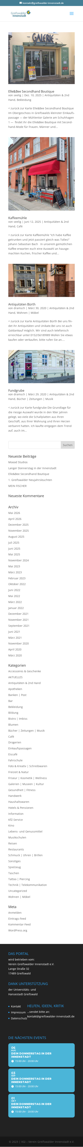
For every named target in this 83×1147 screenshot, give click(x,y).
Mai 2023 (14, 566)
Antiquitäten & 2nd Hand (24, 683)
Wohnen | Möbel (28, 313)
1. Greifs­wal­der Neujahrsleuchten (30, 480)
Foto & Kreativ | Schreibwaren (27, 766)
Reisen (12, 843)
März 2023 (15, 572)
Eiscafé (12, 754)
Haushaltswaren (18, 802)
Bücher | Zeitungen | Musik (35, 399)
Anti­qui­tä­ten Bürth (22, 304)
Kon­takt (16, 1006)
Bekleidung (24, 100)
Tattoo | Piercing (19, 879)
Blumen (13, 724)
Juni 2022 (14, 590)
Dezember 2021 (18, 614)
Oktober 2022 (17, 584)
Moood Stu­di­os (18, 462)
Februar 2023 (16, 578)
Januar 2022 (16, 608)
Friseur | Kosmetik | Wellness (27, 778)
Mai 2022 (14, 596)
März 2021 (15, 637)
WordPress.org (17, 930)
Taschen (13, 873)
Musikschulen (17, 837)
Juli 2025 (13, 542)
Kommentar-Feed (19, 924)
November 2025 (18, 530)
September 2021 (19, 625)
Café (20, 226)
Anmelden (15, 912)
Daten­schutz (19, 1018)
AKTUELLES (15, 677)
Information (16, 814)
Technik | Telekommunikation (27, 885)
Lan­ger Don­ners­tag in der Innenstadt (32, 468)
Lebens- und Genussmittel (25, 831)
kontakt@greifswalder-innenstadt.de (51, 1016)
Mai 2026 (14, 513)
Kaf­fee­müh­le (17, 218)
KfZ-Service (15, 819)
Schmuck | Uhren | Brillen (25, 855)
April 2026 (14, 519)
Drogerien (14, 742)
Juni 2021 (14, 631)
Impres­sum (18, 1012)
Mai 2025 (14, 554)
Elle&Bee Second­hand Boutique (31, 91)
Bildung (13, 712)
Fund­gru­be (16, 390)
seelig (17, 95)
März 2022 (15, 602)
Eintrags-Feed (17, 918)
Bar (10, 701)
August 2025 (16, 536)
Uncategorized (17, 891)
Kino (11, 825)
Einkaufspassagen (20, 748)
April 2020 (14, 649)
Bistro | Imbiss (17, 718)
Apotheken (15, 689)
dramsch (19, 308)
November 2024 (18, 560)
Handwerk (14, 796)
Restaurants (16, 849)
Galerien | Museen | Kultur (26, 784)
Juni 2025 (14, 548)
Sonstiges (14, 861)
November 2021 (18, 620)
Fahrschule (15, 760)
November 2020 (18, 643)
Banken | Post (17, 695)
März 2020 (15, 655)
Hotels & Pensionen (20, 808)
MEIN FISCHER (17, 486)
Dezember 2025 (18, 524)
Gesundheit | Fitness (22, 790)
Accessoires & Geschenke (24, 671)
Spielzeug (14, 867)
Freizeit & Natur (18, 772)
